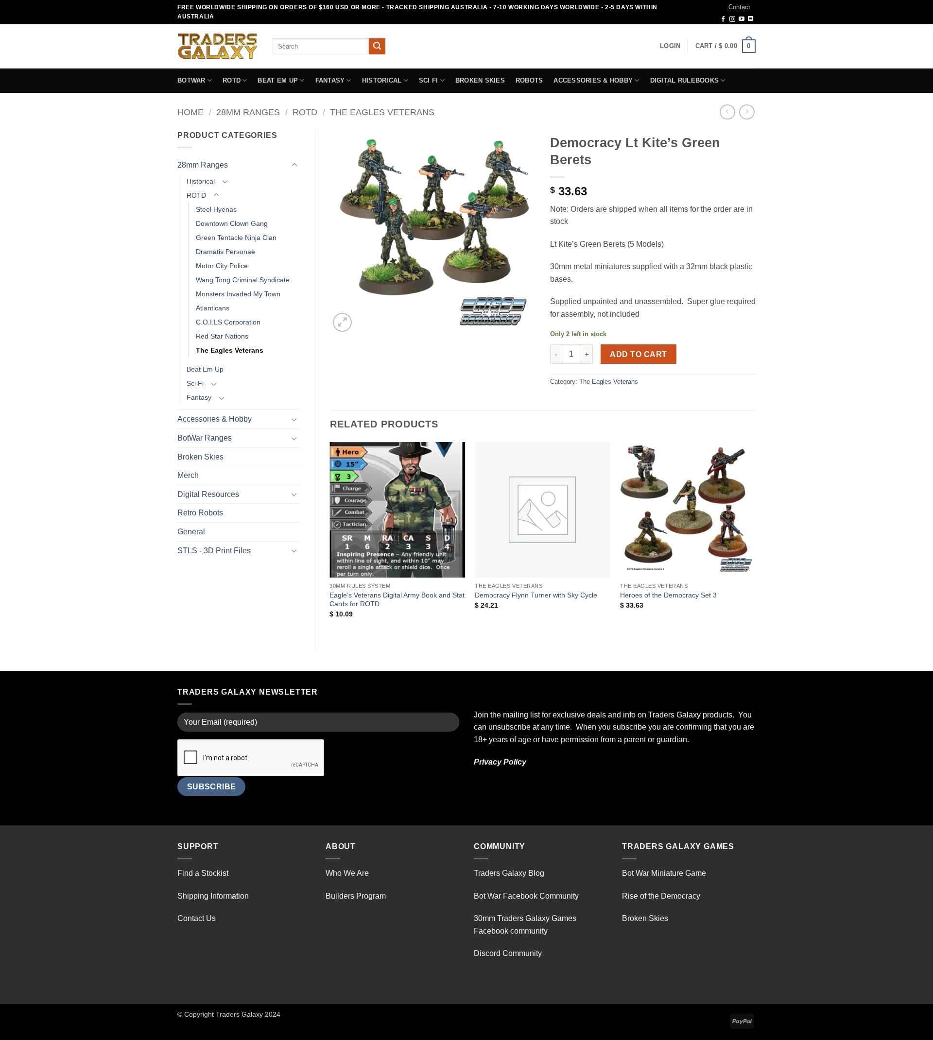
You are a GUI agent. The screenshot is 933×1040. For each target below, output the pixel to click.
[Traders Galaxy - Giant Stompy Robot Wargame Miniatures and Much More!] (217, 46)
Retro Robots (200, 513)
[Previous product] (746, 111)
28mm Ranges (248, 112)
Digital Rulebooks (684, 80)
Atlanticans (212, 308)
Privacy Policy (500, 762)
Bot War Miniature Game (664, 873)
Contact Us (196, 918)
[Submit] (377, 46)
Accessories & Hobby (593, 80)
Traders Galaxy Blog (509, 873)
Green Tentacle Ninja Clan (236, 237)
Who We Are (347, 873)
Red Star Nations (222, 336)
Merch (188, 475)
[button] (670, 46)
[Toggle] (294, 165)
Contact (739, 7)
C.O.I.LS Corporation (228, 322)
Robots (529, 80)
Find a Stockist (202, 873)
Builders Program (356, 896)
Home (190, 112)
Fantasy (330, 80)
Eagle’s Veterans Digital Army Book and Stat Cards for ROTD (397, 599)
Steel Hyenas (216, 209)
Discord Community (508, 953)
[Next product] (727, 111)
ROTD (232, 80)
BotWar (191, 80)
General (191, 532)
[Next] (755, 538)
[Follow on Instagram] (732, 19)
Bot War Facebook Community (526, 896)
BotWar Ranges (204, 438)
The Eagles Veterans (382, 112)
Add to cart (638, 354)
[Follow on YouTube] (741, 19)
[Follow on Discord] (751, 19)
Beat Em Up (278, 80)
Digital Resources (208, 494)
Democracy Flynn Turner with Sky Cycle (536, 595)
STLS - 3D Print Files (214, 550)
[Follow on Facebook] (723, 19)
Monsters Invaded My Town (238, 294)
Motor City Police (222, 266)
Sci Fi (428, 80)
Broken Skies (480, 80)
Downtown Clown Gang (232, 223)
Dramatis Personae (225, 252)
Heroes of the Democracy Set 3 (668, 595)
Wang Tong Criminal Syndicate (243, 280)
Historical (382, 80)
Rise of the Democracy (661, 896)
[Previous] (330, 538)
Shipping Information (213, 896)
